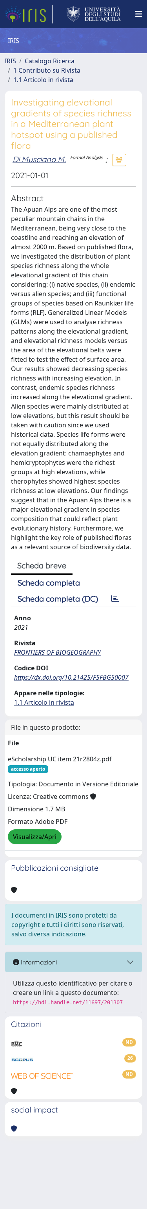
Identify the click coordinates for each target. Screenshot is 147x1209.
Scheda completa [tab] (49, 583)
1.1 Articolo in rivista (43, 79)
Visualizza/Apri (34, 836)
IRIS (10, 61)
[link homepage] (29, 14)
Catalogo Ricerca (49, 61)
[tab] (115, 599)
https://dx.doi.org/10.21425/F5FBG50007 (71, 677)
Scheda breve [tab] (41, 565)
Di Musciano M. (39, 159)
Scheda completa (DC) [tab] (58, 599)
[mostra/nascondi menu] (138, 14)
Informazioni (38, 962)
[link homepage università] (93, 14)
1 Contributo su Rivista (46, 70)
